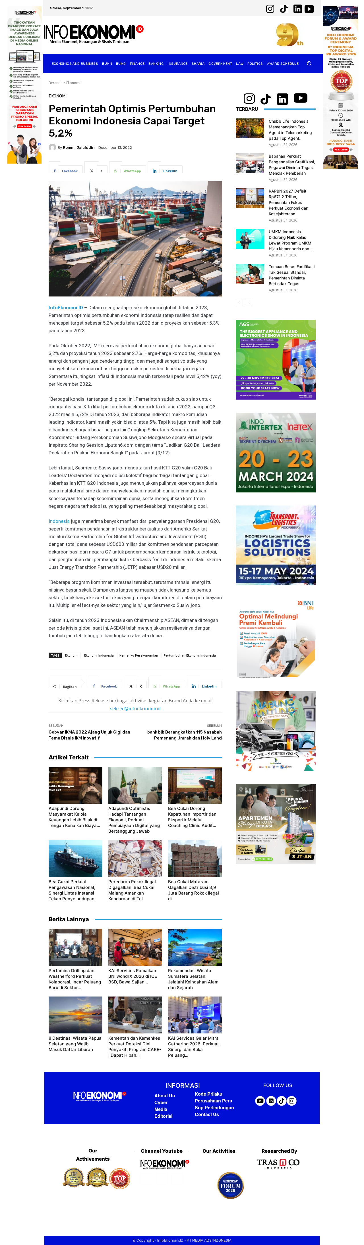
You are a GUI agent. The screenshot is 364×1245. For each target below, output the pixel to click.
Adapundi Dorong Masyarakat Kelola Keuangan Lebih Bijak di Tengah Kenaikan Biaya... (74, 817)
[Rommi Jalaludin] (53, 147)
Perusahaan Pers (213, 1100)
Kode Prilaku (208, 1094)
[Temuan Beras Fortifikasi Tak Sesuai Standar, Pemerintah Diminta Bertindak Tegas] (250, 274)
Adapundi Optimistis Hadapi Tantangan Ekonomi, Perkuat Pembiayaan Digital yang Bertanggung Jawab (134, 820)
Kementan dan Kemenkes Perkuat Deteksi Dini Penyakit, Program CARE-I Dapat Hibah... (134, 1046)
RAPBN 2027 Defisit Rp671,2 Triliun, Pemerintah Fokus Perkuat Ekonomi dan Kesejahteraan (288, 202)
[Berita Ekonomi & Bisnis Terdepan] (93, 35)
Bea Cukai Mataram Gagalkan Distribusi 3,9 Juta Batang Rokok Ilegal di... (193, 890)
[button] (309, 63)
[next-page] (248, 302)
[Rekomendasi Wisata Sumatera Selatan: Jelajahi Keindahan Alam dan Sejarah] (195, 947)
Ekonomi (73, 82)
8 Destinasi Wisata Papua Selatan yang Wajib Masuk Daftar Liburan (75, 1043)
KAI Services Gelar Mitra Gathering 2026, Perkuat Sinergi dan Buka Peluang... (193, 1046)
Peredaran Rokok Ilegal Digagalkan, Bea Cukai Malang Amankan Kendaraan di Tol (132, 890)
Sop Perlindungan (214, 1107)
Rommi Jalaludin (79, 147)
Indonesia (59, 521)
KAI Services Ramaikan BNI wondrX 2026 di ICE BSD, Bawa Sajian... (132, 976)
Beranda (56, 82)
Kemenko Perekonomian (138, 655)
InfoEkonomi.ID (66, 307)
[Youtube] (176, 1178)
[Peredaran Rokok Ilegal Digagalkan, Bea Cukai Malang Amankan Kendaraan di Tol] (135, 858)
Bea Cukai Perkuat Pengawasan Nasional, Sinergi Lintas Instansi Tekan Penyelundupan (72, 890)
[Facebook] (146, 1178)
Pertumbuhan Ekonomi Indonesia (190, 655)
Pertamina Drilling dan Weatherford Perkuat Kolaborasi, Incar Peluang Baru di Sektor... (75, 979)
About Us (164, 1095)
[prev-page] (239, 302)
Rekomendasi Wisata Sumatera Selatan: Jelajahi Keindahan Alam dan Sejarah (193, 979)
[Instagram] (161, 1178)
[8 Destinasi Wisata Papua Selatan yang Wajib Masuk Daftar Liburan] (75, 1015)
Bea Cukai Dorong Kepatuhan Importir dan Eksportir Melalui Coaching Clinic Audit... (192, 817)
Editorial (163, 1116)
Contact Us (207, 1114)
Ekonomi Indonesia (99, 655)
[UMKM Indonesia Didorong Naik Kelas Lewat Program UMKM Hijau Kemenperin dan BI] (250, 239)
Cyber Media (160, 1105)
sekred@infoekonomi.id (135, 708)
